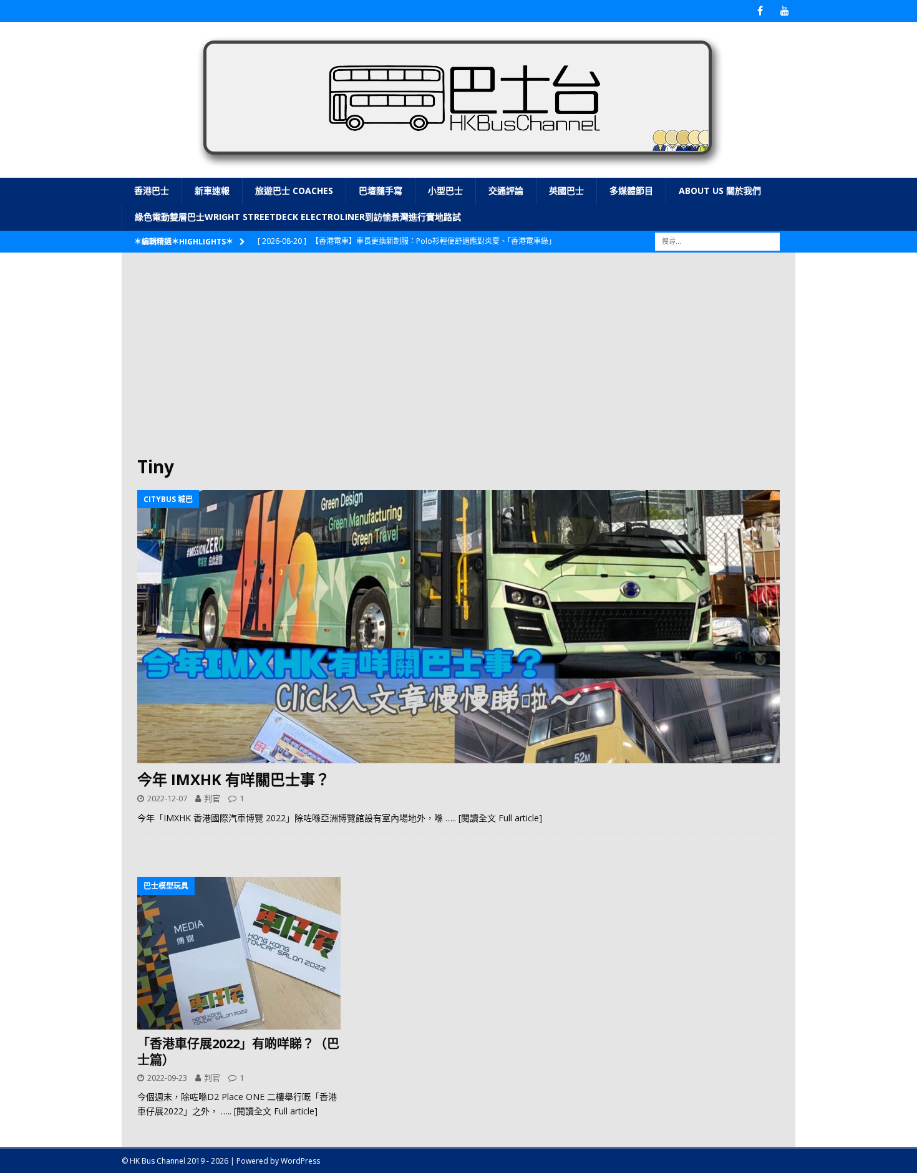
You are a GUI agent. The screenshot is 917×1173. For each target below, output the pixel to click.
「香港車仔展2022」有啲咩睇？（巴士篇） (238, 1051)
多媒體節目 (631, 190)
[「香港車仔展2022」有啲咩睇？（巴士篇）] (239, 953)
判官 (212, 798)
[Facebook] (760, 11)
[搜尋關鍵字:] (717, 240)
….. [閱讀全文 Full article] (493, 818)
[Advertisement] (458, 361)
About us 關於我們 (720, 190)
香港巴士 (151, 190)
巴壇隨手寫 (380, 190)
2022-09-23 (167, 1077)
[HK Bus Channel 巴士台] (458, 170)
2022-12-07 (167, 798)
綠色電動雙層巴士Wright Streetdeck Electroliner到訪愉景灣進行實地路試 (298, 217)
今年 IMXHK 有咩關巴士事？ (233, 779)
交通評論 (505, 190)
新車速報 (212, 190)
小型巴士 (445, 190)
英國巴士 (566, 190)
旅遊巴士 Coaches (294, 190)
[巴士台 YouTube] (784, 11)
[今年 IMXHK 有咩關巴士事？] (458, 626)
